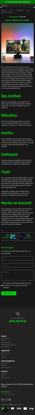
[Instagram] (6, 399)
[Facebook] (2, 399)
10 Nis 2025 (22, 17)
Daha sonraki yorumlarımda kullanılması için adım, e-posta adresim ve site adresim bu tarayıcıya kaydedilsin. (17, 285)
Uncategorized (13, 17)
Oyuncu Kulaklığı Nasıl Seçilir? (17, 20)
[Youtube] (9, 399)
